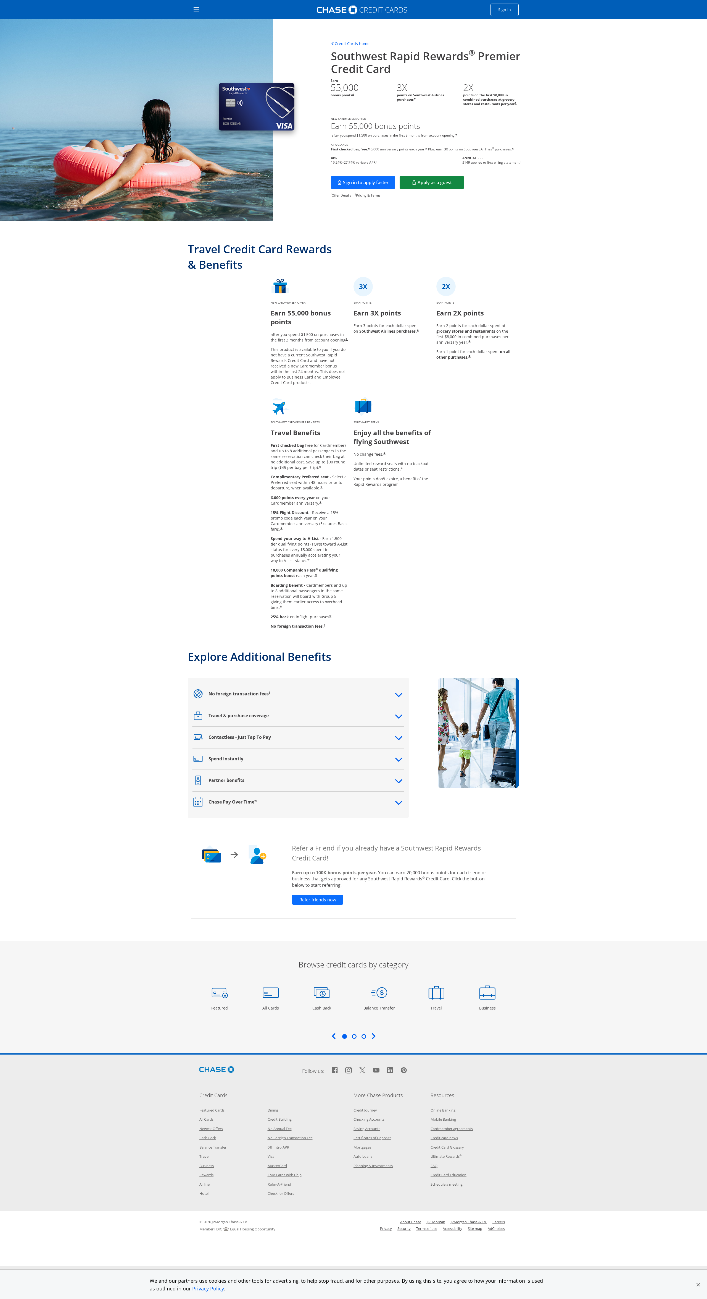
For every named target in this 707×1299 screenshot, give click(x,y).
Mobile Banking (443, 1119)
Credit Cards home (352, 43)
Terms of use (426, 1228)
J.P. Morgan (436, 1221)
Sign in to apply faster (369, 184)
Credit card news (444, 1137)
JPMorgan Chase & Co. (469, 1221)
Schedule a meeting (447, 1184)
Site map (475, 1228)
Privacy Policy (208, 1288)
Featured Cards (212, 1110)
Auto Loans (363, 1156)
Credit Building (280, 1119)
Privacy (386, 1228)
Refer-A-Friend (279, 1184)
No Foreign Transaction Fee (290, 1137)
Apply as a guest (441, 184)
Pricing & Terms (368, 195)
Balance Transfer (379, 1008)
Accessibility (452, 1228)
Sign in (508, 9)
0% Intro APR (278, 1147)
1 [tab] (344, 1036)
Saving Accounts (367, 1128)
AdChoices (496, 1228)
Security (404, 1228)
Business (488, 1008)
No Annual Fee (280, 1128)
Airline (204, 1184)
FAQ (434, 1165)
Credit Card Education (448, 1174)
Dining (273, 1110)
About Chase (410, 1221)
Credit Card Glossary (447, 1147)
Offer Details (341, 195)
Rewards (206, 1174)
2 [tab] (354, 1036)
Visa (271, 1156)
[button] (698, 1284)
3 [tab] (364, 1036)
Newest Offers (211, 1128)
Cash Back (321, 1008)
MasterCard (277, 1165)
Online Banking (443, 1110)
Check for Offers (281, 1193)
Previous (334, 1036)
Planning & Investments (373, 1165)
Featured (220, 1008)
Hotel (204, 1193)
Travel (438, 1008)
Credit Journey (365, 1110)
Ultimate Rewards (446, 1156)
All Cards (271, 1008)
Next (374, 1036)
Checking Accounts (369, 1119)
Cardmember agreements (452, 1128)
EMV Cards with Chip (285, 1174)
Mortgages (362, 1147)
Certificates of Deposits (372, 1137)
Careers (498, 1221)
